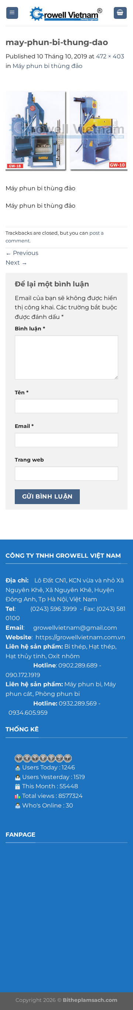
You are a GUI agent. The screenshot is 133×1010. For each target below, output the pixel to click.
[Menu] (12, 13)
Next (16, 262)
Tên (21, 392)
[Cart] (120, 13)
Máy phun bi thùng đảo (47, 65)
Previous (22, 252)
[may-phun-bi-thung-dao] (66, 131)
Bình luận (30, 328)
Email (24, 426)
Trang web (29, 459)
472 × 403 (110, 56)
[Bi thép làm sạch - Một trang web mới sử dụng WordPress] (66, 13)
